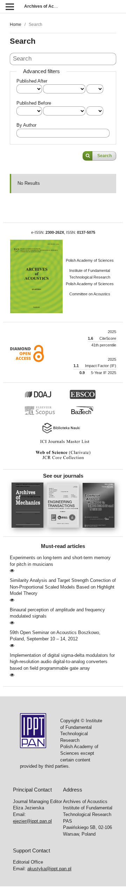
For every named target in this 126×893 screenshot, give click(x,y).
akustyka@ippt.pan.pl (49, 868)
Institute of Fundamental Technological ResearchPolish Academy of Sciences (90, 277)
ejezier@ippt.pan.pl (32, 821)
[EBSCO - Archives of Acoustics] (86, 398)
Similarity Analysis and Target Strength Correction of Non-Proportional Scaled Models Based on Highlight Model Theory (63, 587)
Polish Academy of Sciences (90, 260)
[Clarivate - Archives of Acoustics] (63, 459)
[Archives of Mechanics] (29, 530)
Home (15, 24)
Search (104, 155)
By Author (26, 125)
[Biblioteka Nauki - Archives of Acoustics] (63, 432)
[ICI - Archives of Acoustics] (63, 443)
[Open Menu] (9, 6)
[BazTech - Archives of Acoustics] (85, 415)
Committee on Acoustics (89, 294)
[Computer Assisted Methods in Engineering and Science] (98, 530)
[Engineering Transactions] (64, 530)
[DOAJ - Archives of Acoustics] (46, 398)
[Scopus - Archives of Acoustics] (41, 415)
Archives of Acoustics (46, 6)
